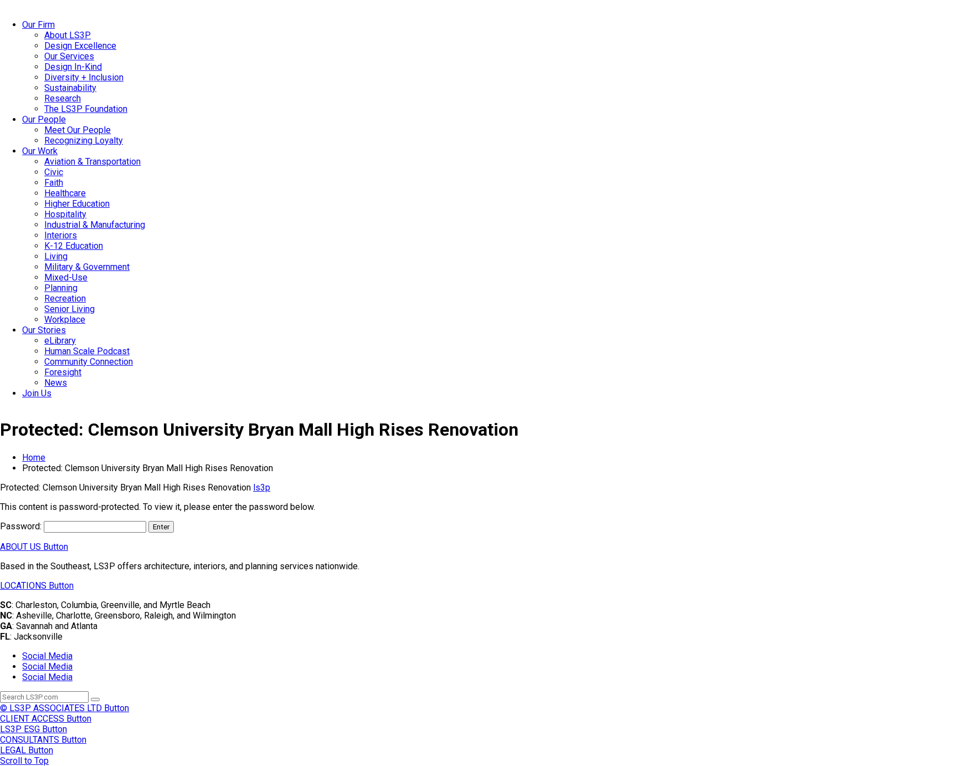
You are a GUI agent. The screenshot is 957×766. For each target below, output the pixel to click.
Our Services (69, 56)
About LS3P (67, 35)
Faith (53, 182)
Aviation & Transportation (92, 161)
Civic (53, 172)
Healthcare (65, 193)
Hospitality (65, 214)
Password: (22, 526)
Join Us (37, 393)
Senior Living (69, 309)
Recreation (65, 298)
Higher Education (77, 203)
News (55, 382)
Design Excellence (80, 45)
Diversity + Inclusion (84, 77)
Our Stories (44, 330)
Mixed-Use (66, 277)
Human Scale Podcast (87, 351)
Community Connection (88, 361)
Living (56, 256)
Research (62, 98)
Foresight (62, 372)
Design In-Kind (73, 67)
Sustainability (70, 88)
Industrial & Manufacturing (94, 224)
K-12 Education (73, 246)
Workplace (64, 319)
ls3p (261, 487)
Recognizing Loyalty (83, 140)
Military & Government (87, 267)
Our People (44, 119)
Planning (61, 288)
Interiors (60, 235)
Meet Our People (77, 130)
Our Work (40, 151)
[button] (34, 547)
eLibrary (60, 340)
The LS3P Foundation (85, 109)
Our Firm (38, 24)
